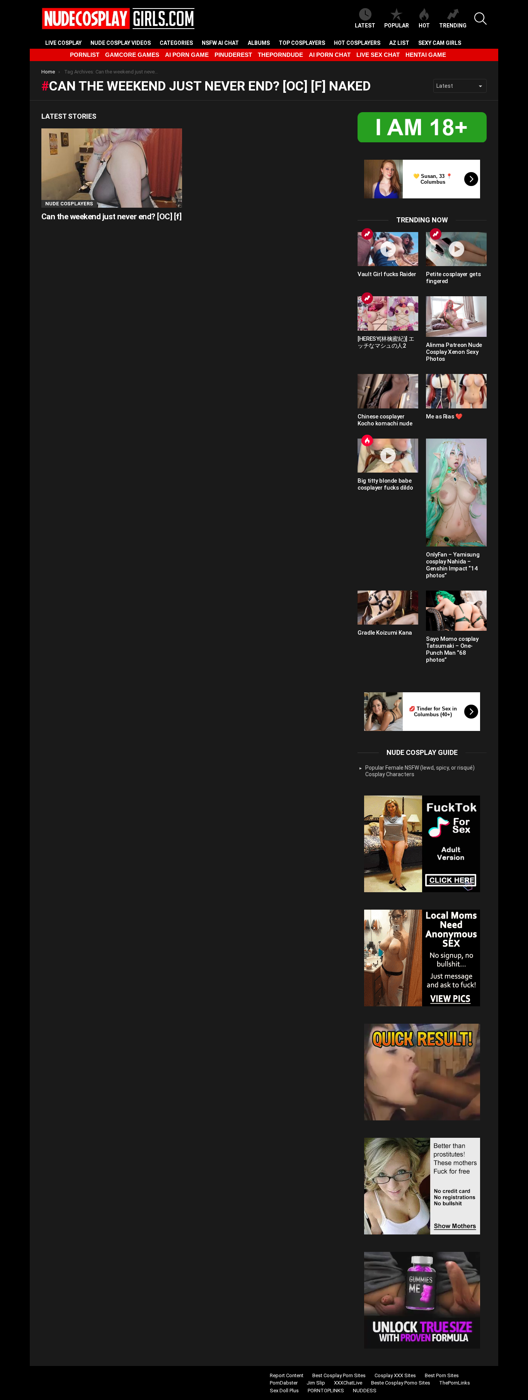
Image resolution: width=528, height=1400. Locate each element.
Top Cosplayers (302, 43)
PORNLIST (84, 54)
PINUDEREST (233, 54)
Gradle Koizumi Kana (385, 632)
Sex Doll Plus (284, 1390)
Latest (365, 25)
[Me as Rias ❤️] (456, 391)
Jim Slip (316, 1383)
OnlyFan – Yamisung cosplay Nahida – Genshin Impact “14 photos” (452, 565)
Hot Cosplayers (357, 43)
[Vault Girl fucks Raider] (388, 249)
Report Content (286, 1375)
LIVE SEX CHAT (378, 54)
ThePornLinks (454, 1383)
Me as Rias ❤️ (444, 416)
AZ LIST (399, 43)
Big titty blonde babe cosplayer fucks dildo (385, 484)
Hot (424, 25)
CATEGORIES (176, 43)
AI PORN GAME (187, 54)
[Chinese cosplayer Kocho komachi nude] (388, 391)
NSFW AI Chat (220, 43)
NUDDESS (364, 1390)
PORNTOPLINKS (326, 1390)
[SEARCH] (480, 18)
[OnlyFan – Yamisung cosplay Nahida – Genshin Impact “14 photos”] (456, 492)
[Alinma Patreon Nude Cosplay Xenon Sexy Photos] (456, 316)
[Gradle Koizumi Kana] (388, 608)
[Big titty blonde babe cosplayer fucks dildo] (388, 456)
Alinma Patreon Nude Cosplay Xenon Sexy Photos (454, 351)
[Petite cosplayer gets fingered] (456, 249)
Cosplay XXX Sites (395, 1375)
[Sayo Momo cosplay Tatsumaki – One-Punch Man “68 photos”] (456, 611)
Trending (453, 25)
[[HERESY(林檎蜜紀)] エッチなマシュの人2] (388, 313)
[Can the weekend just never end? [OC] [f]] (111, 168)
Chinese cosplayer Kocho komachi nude (385, 420)
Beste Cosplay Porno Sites (400, 1383)
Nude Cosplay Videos (120, 43)
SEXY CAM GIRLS (439, 43)
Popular (396, 25)
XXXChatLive (348, 1383)
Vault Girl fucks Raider (387, 274)
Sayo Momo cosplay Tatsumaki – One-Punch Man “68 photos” (452, 649)
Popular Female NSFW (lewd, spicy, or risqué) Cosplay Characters (420, 771)
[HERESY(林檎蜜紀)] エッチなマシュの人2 (386, 342)
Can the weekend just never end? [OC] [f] (111, 216)
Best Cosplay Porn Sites (339, 1375)
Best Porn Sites (442, 1375)
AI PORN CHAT (330, 54)
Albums (259, 43)
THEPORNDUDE (280, 54)
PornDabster (284, 1383)
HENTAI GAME (425, 54)
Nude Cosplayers (69, 204)
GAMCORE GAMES (132, 54)
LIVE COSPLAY (63, 43)
